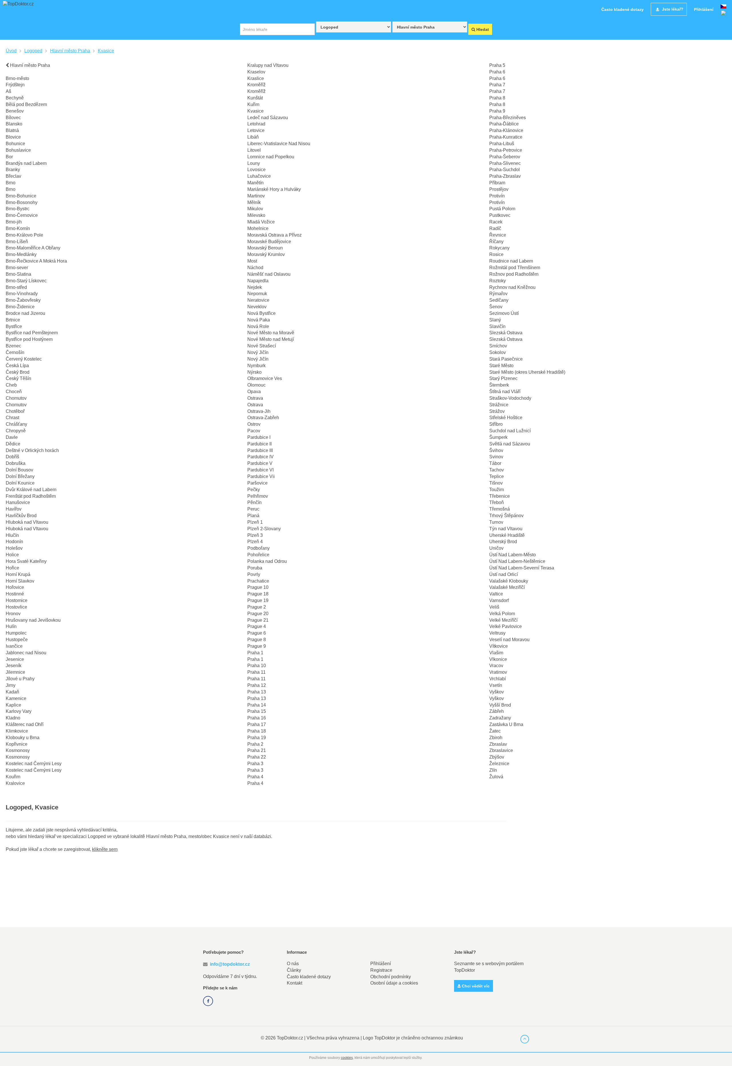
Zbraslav (498, 744)
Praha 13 (256, 691)
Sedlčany (498, 300)
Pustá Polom (502, 208)
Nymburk (256, 365)
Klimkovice (17, 731)
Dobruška (15, 463)
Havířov (13, 509)
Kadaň (12, 691)
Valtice (496, 593)
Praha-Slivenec (505, 163)
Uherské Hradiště (507, 535)
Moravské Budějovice (269, 241)
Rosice (496, 254)
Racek (495, 221)
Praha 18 (256, 731)
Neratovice (258, 300)
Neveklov (256, 306)
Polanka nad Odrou (267, 561)
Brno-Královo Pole (24, 235)
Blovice (13, 137)
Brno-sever (17, 267)
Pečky (253, 489)
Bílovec (13, 117)
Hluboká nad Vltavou (27, 522)
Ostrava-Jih (258, 411)
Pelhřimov (257, 496)
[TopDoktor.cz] (723, 6)
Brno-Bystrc (17, 208)
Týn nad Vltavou (505, 528)
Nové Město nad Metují (270, 339)
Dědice (13, 443)
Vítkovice (498, 646)
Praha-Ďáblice (504, 123)
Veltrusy (497, 633)
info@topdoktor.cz (230, 964)
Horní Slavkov (20, 581)
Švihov (496, 450)
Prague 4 (256, 626)
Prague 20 (257, 613)
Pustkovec (499, 215)
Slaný (495, 319)
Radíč (495, 228)
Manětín (255, 182)
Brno (10, 182)
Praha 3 (255, 763)
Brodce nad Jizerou (25, 313)
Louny (253, 163)
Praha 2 (255, 744)
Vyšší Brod (500, 705)
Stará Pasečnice (506, 359)
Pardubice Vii (261, 476)
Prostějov (498, 189)
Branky (13, 169)
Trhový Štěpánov (506, 515)
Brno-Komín (18, 228)
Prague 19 (257, 600)
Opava (254, 391)
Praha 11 (256, 672)
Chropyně (16, 430)
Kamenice (16, 698)
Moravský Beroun (265, 247)
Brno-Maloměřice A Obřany (33, 247)
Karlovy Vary (18, 711)
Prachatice (258, 581)
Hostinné (15, 593)
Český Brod (17, 372)
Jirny (10, 685)
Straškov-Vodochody (510, 398)
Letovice (255, 130)
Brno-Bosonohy (21, 202)
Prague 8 (256, 639)
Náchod (255, 267)
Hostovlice (16, 607)
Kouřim (13, 776)
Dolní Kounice (20, 483)
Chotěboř (15, 411)
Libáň (253, 137)
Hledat (482, 29)
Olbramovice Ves (264, 378)
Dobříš (12, 456)
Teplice (496, 476)
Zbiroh (495, 737)
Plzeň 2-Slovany (264, 528)
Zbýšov (496, 757)
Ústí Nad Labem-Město (512, 554)
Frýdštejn (15, 84)
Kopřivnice (16, 744)
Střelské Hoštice (505, 417)
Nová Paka (258, 319)
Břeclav (13, 176)
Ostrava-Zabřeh (263, 417)
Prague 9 (256, 646)
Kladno (13, 717)
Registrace (381, 970)
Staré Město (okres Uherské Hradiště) (527, 372)
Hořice (12, 567)
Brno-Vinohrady (22, 293)
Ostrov (253, 424)
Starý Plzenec (503, 378)
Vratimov (498, 672)
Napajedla (257, 280)
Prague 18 (257, 593)
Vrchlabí (497, 678)
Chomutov (16, 398)
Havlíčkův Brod (21, 515)
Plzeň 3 (255, 535)
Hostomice (16, 600)
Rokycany (499, 247)
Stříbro (496, 424)
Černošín (15, 352)
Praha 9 (497, 111)
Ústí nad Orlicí (503, 574)
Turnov (496, 522)
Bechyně (15, 97)
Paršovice (257, 483)
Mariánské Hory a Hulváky (274, 189)
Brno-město (17, 78)
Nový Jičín (257, 352)
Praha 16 (256, 717)
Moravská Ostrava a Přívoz (274, 235)
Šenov (495, 306)
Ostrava (255, 398)
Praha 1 (255, 652)
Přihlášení (380, 963)
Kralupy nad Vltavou (268, 65)
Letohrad (256, 123)
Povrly (253, 574)
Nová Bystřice (261, 313)
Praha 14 (256, 705)
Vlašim (496, 652)
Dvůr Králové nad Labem (31, 489)
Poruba (254, 567)
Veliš (494, 607)
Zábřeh (496, 711)
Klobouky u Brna (22, 737)
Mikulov (255, 208)
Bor (9, 156)
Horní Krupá (18, 574)
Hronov (13, 613)
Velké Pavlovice (505, 626)
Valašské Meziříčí (507, 587)
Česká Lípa (17, 365)
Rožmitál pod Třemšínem (514, 267)
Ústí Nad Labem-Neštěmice (517, 561)
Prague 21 (257, 620)
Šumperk (498, 437)
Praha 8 (497, 97)
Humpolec (16, 633)
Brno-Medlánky (21, 254)
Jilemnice (15, 672)
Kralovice (15, 783)
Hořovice (15, 587)
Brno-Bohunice (21, 195)
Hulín (11, 626)
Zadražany (500, 717)
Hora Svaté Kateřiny (26, 561)
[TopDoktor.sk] (723, 12)
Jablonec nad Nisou (26, 652)
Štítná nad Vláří (504, 391)
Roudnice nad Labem (511, 261)
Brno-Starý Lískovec (26, 280)
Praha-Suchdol (504, 169)
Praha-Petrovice (505, 150)
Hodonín (14, 541)
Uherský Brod (503, 541)
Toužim (496, 489)
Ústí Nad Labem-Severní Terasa (521, 567)
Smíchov (498, 345)
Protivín (497, 195)
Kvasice (106, 50)
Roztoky (497, 280)
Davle (12, 437)
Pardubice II (259, 443)
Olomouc (256, 385)
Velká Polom (502, 613)
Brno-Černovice (22, 215)
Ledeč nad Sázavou (267, 117)
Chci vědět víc (475, 986)
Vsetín (495, 685)
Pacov (253, 430)
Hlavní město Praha (70, 50)
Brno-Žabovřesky (23, 300)
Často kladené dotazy (309, 976)
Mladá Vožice (261, 221)
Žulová (496, 776)
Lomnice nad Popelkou (270, 156)
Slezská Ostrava (505, 332)
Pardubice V (259, 463)
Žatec (495, 731)
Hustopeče (17, 639)
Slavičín (497, 326)
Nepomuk (257, 293)
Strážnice (498, 404)
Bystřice (14, 326)
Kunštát (255, 97)
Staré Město (501, 365)
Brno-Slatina (18, 274)
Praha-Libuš (501, 143)
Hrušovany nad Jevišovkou (33, 620)
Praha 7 (497, 84)
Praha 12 (256, 685)
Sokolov (497, 352)
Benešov (15, 111)
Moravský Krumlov (266, 254)
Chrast (12, 417)
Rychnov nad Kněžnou (512, 287)
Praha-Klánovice (506, 130)
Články (294, 970)
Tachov (496, 469)
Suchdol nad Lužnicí (510, 430)
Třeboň (496, 502)
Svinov (496, 456)
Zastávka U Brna (506, 724)
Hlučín (12, 535)
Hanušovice (18, 502)
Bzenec (13, 345)
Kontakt (294, 983)
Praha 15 (256, 711)
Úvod (11, 50)
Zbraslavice (501, 750)
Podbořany (258, 548)
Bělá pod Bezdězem (26, 104)
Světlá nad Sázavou (509, 443)
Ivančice (14, 646)
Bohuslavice (18, 150)
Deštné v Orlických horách (32, 450)
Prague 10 (257, 587)
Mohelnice (257, 228)
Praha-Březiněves (507, 117)
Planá (253, 515)
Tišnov (496, 483)
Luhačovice (259, 176)
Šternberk (499, 385)
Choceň (14, 391)
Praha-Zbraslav (505, 176)
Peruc (253, 509)
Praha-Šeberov (504, 156)
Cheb (11, 385)
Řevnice (497, 235)
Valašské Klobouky (508, 581)
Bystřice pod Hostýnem (29, 339)
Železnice (499, 763)
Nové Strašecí (261, 345)
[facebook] (208, 1001)
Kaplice (13, 705)
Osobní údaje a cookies (394, 983)
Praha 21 (256, 750)
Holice (12, 554)
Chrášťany (16, 424)
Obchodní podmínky (390, 976)
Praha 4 (255, 776)
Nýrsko (254, 372)
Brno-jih (14, 221)
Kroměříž (256, 84)
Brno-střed (16, 287)
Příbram (497, 182)
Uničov (496, 548)
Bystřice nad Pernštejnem (32, 332)
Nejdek (254, 287)
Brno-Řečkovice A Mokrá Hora (36, 261)
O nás (293, 963)
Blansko (14, 123)
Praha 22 (256, 757)
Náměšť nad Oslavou (269, 274)
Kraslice (255, 78)
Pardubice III (260, 450)
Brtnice (13, 319)
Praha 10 (256, 665)
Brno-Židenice (20, 306)
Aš (8, 91)
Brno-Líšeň (17, 241)
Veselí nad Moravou (509, 639)
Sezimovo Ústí (504, 313)
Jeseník (13, 665)
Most (252, 261)
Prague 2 (256, 607)
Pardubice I (258, 437)
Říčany (496, 241)
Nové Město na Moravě (270, 332)
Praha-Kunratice (505, 137)
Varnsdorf (499, 600)
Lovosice (256, 169)
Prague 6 (256, 633)
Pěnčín (254, 502)
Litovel (254, 150)
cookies (347, 1058)
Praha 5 (497, 65)
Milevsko (256, 215)
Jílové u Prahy (20, 678)
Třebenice (499, 496)
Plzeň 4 (255, 541)
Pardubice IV (260, 456)
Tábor (495, 463)
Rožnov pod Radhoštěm (513, 274)
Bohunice (15, 143)
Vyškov (496, 691)
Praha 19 (256, 737)
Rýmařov (498, 293)
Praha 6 (497, 71)
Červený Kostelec (24, 359)
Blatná (12, 130)
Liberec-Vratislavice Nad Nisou (278, 143)
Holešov (14, 548)
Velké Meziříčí (503, 620)
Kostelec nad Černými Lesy (33, 763)
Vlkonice (498, 659)
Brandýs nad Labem (26, 163)
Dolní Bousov (19, 469)
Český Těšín (18, 378)
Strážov (497, 411)
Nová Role (258, 326)
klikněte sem (105, 849)
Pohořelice (258, 554)
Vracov (496, 665)
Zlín (493, 770)
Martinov (256, 195)
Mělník (254, 202)
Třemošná (499, 509)
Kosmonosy (18, 750)
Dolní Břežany (20, 476)
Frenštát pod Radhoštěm (31, 496)
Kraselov (256, 71)
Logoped (33, 50)
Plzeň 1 (255, 522)
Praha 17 (256, 724)
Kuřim (253, 104)
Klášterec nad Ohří (24, 724)
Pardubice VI (260, 469)
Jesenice (15, 659)
